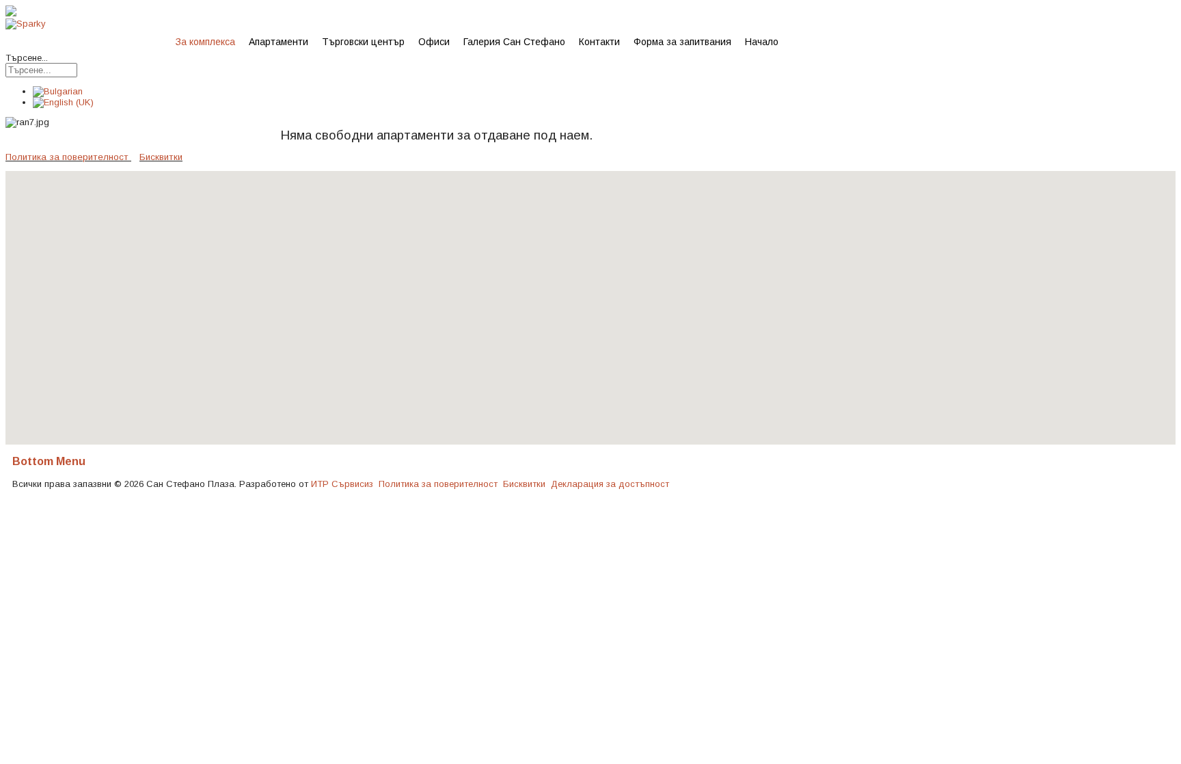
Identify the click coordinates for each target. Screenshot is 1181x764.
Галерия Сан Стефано (514, 41)
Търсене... (26, 58)
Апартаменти (278, 41)
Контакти (599, 41)
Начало (761, 41)
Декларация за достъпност (610, 484)
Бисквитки (160, 157)
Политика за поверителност (66, 157)
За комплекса (205, 41)
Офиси (434, 41)
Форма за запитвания (682, 41)
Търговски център (363, 41)
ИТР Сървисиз (342, 484)
